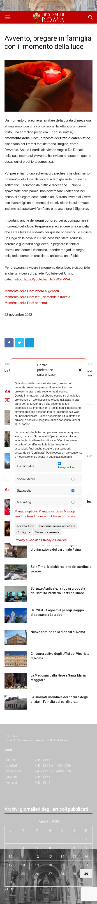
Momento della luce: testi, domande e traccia (37, 297)
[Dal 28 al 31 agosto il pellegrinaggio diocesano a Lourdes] (16, 616)
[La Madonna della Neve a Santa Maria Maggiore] (16, 681)
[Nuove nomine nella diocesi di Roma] (16, 637)
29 (74, 873)
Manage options (26, 511)
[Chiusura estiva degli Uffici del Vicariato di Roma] (16, 659)
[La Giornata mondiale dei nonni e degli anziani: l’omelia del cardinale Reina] (16, 702)
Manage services (51, 511)
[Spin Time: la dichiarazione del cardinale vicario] (16, 572)
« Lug (8, 889)
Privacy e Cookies (27, 540)
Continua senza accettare (57, 526)
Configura (23, 532)
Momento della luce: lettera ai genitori (32, 291)
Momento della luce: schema (26, 303)
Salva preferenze (47, 532)
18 (23, 865)
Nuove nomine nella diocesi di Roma (58, 632)
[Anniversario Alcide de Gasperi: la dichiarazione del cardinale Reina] (16, 550)
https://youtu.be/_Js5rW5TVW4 (47, 279)
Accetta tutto (25, 526)
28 (62, 873)
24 (10, 873)
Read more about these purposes (51, 516)
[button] (80, 369)
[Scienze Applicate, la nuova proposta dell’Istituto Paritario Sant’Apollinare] (16, 594)
